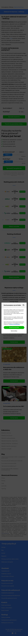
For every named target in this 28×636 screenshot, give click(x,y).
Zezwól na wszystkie (14, 327)
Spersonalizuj (14, 331)
